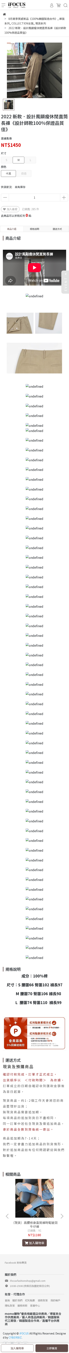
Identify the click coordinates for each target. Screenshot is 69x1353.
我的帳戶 (55, 1300)
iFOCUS (24, 1333)
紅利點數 (30, 1300)
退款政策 (43, 1300)
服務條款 (22, 1305)
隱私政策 (10, 1305)
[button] (60, 70)
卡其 (8, 173)
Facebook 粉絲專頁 (16, 1262)
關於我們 (17, 1300)
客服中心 (35, 1305)
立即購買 (51, 1348)
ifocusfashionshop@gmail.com (27, 1280)
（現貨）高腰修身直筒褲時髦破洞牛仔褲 (35, 1224)
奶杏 (24, 173)
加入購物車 (17, 1348)
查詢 (7, 1300)
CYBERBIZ (15, 1337)
